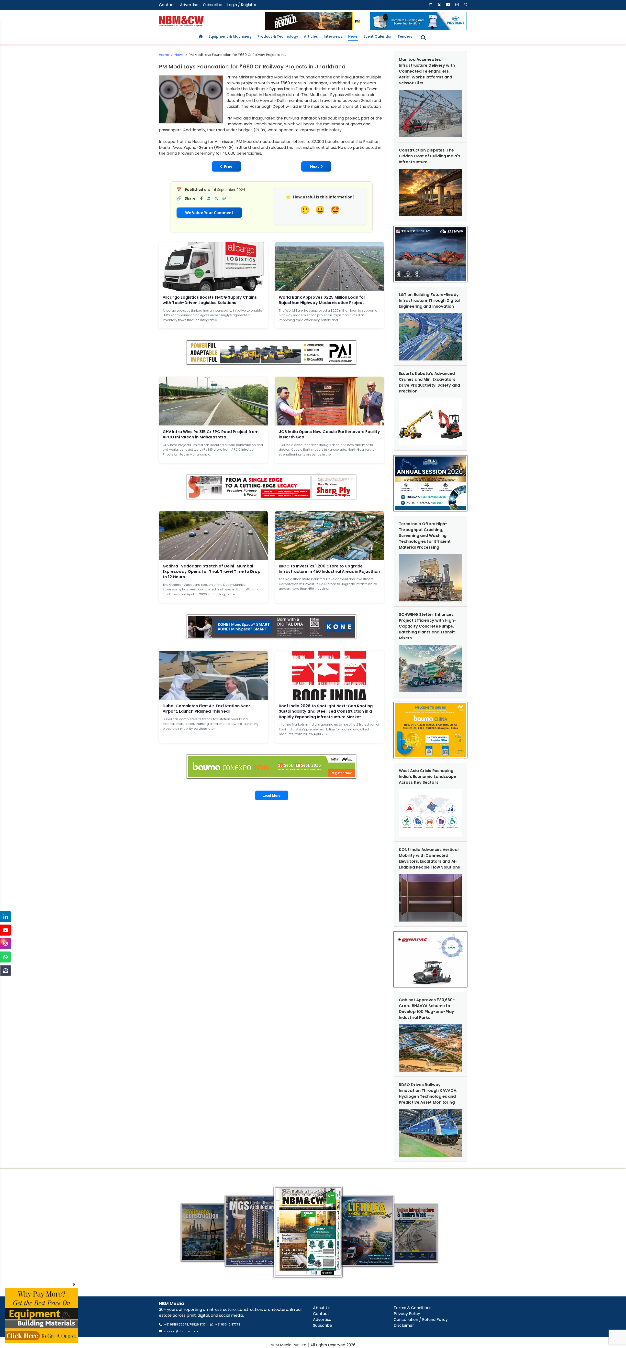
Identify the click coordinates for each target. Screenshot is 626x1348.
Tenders (405, 36)
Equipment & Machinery (230, 36)
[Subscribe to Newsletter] (5, 970)
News (353, 36)
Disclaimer (404, 1325)
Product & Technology (277, 36)
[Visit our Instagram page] (457, 5)
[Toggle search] (423, 38)
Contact (167, 5)
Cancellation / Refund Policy (421, 1319)
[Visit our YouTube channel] (448, 5)
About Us (321, 1308)
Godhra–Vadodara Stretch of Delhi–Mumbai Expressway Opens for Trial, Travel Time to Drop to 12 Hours (211, 571)
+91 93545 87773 (227, 1324)
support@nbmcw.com (181, 1331)
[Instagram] (5, 943)
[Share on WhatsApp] (224, 198)
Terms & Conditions (412, 1308)
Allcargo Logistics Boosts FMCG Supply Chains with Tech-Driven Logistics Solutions (210, 299)
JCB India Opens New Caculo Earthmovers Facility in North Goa (329, 434)
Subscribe (212, 5)
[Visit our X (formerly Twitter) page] (439, 5)
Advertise (189, 5)
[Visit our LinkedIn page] (430, 5)
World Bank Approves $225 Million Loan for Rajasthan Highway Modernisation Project (322, 299)
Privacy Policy (407, 1313)
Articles (311, 36)
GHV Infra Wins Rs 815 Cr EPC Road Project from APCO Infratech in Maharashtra (211, 434)
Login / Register (242, 5)
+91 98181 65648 (176, 1324)
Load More (271, 795)
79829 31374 (199, 1324)
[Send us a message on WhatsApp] (465, 5)
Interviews (333, 36)
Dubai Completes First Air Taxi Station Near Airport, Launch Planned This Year (206, 708)
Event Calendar (378, 36)
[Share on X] (216, 198)
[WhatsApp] (5, 957)
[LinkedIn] (5, 916)
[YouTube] (5, 930)
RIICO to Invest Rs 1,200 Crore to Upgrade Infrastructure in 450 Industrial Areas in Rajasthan (329, 568)
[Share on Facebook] (201, 198)
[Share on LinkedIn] (208, 198)
